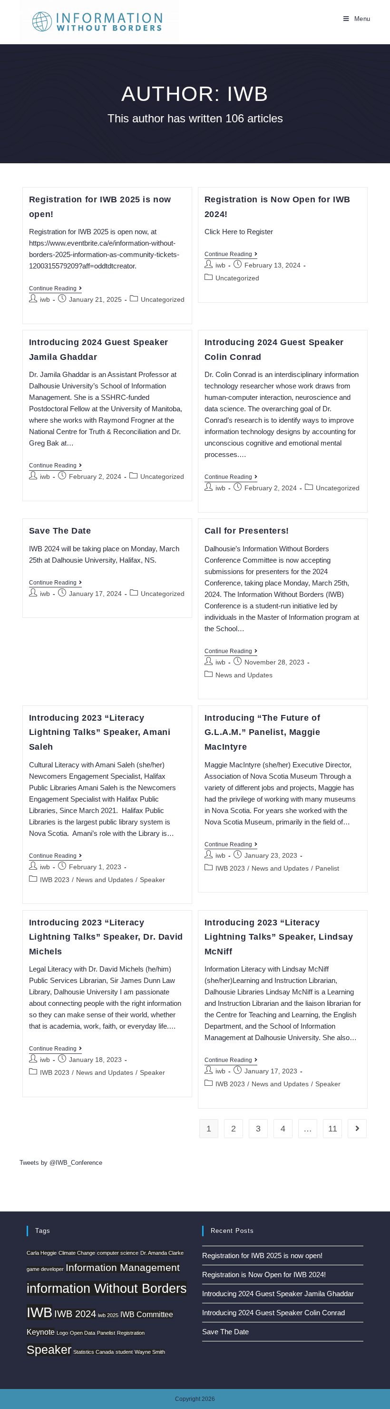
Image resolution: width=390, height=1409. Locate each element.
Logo (62, 1333)
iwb (45, 299)
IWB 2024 (75, 1314)
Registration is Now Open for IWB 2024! (264, 1274)
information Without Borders (107, 1288)
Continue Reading (55, 289)
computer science (117, 1253)
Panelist (327, 868)
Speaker (152, 879)
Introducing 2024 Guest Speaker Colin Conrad (273, 1313)
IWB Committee (146, 1314)
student (124, 1352)
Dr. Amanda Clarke (162, 1253)
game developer (45, 1269)
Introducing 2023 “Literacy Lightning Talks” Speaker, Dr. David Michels (106, 937)
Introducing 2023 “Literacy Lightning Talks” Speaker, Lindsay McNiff (279, 937)
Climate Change (76, 1253)
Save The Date (60, 531)
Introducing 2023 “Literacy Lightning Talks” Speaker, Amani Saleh (100, 732)
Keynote (41, 1332)
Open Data (82, 1333)
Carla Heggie (42, 1253)
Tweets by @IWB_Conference (61, 1162)
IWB (39, 1312)
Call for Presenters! (247, 531)
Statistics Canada (93, 1352)
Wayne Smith (150, 1352)
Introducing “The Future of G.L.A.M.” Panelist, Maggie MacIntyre (263, 732)
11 (332, 1128)
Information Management (123, 1267)
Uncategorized (163, 299)
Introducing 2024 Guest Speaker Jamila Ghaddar (278, 1294)
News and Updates (244, 675)
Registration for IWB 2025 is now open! (262, 1255)
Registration (131, 1333)
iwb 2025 (108, 1315)
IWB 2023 (54, 879)
